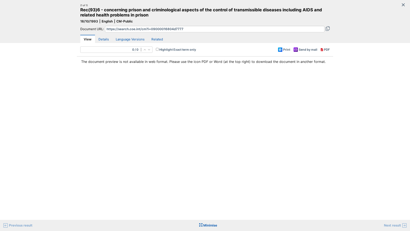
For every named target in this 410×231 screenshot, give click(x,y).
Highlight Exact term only (177, 49)
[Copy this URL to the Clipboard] (328, 29)
